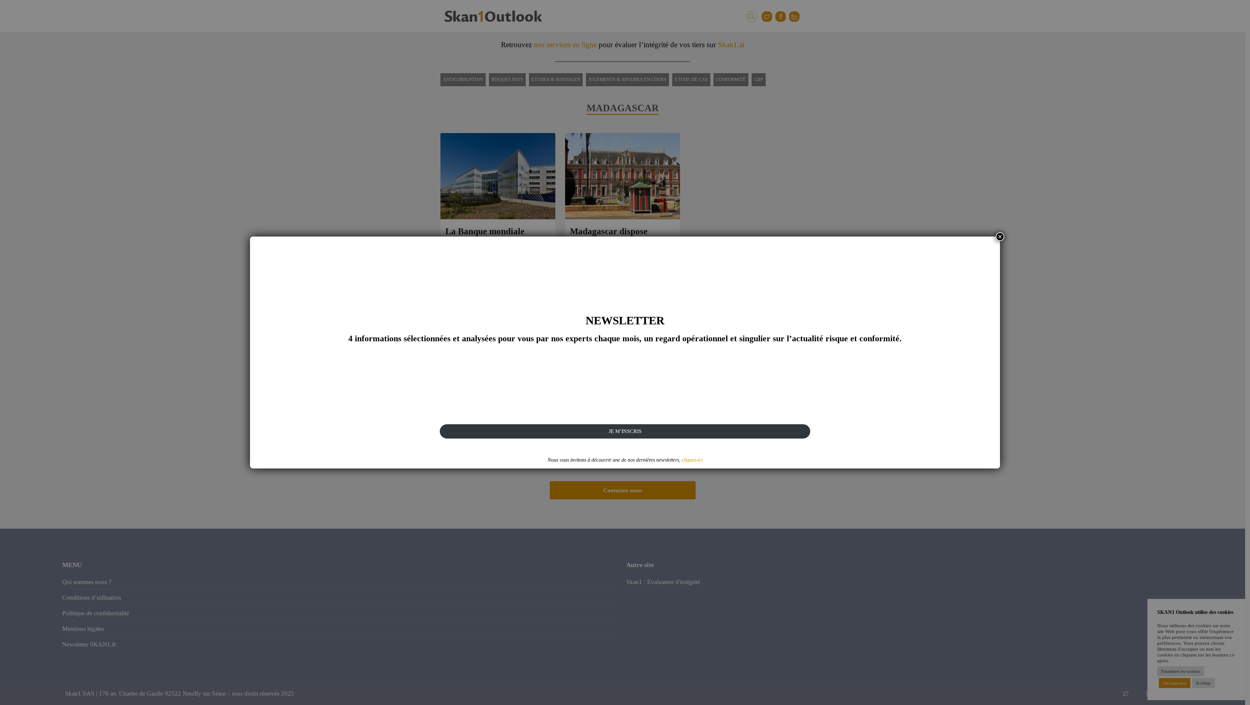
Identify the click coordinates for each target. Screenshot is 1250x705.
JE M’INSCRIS (625, 431)
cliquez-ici (692, 460)
